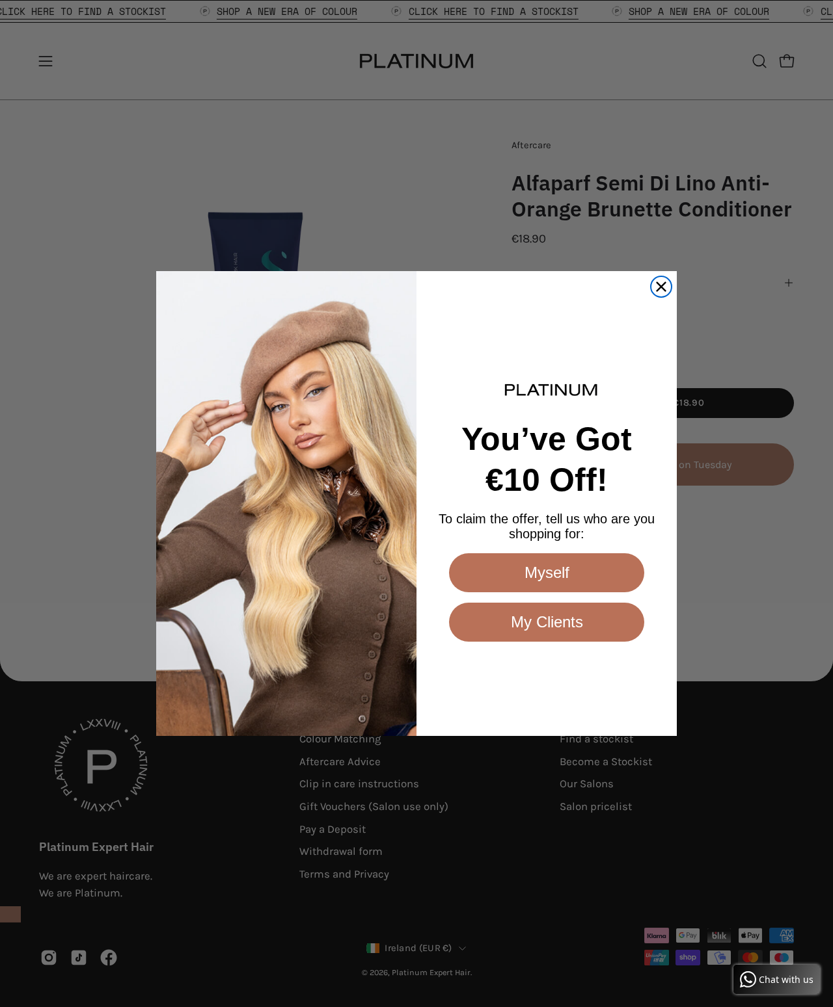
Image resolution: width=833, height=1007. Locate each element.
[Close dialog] (661, 286)
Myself (547, 572)
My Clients (547, 622)
